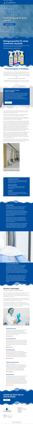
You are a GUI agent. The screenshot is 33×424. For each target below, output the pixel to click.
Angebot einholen (9, 24)
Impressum (14, 422)
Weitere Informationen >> (9, 347)
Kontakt (8, 102)
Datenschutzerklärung (18, 422)
